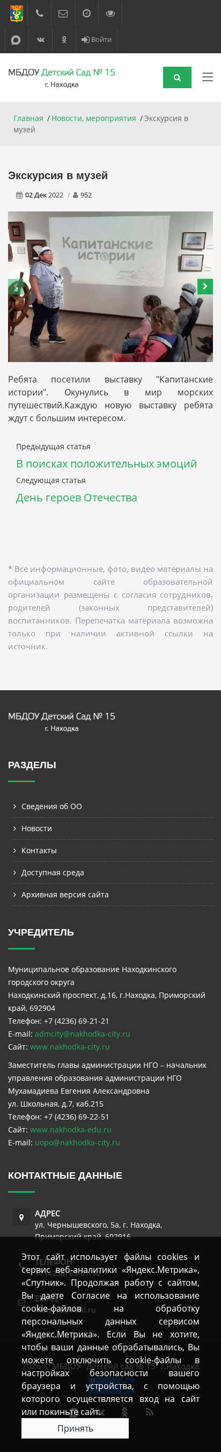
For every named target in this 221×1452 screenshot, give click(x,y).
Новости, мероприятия (93, 118)
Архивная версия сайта (65, 894)
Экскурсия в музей (58, 175)
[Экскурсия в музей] (110, 285)
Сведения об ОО (51, 806)
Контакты (39, 850)
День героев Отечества (76, 497)
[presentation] (16, 287)
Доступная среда (52, 872)
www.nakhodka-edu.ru (71, 1129)
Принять (75, 1428)
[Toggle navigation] (207, 79)
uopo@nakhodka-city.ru (77, 1142)
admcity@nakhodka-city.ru (82, 1034)
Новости (36, 828)
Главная (28, 118)
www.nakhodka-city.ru (70, 1047)
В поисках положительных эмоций (106, 463)
